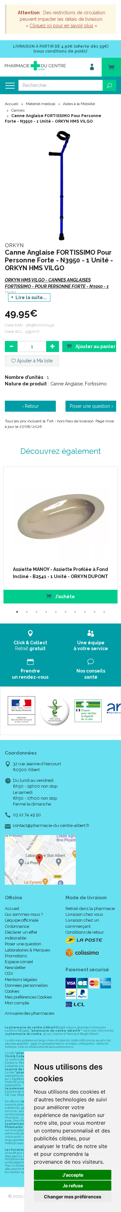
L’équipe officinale (21, 920)
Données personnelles (26, 985)
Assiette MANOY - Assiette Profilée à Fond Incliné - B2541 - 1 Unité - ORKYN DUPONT (60, 573)
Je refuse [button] (73, 1185)
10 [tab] (104, 612)
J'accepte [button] (72, 1175)
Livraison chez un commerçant (82, 923)
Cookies (12, 991)
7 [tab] (75, 612)
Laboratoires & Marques (27, 950)
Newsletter (15, 967)
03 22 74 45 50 (27, 814)
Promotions (16, 955)
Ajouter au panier (95, 346)
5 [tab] (56, 612)
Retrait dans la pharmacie (90, 908)
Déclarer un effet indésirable (21, 935)
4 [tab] (46, 612)
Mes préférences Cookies (28, 997)
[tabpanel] (60, 535)
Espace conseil (19, 961)
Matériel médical (40, 104)
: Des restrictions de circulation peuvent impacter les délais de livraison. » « (61, 19)
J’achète (64, 596)
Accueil (11, 104)
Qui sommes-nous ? (24, 914)
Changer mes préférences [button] (72, 1196)
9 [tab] (94, 612)
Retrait (30, 645)
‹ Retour (30, 406)
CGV (9, 973)
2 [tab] (27, 612)
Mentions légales (21, 979)
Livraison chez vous (84, 914)
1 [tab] (17, 612)
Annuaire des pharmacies (29, 1013)
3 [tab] (36, 612)
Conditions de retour (85, 932)
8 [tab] (85, 612)
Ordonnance (17, 926)
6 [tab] (65, 612)
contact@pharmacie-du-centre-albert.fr (51, 826)
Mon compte (17, 1002)
